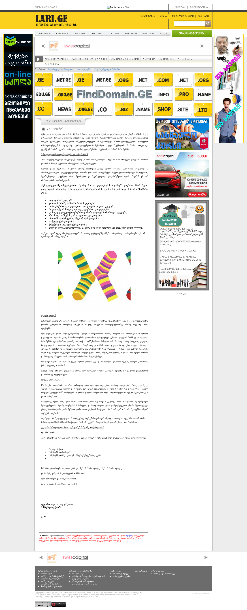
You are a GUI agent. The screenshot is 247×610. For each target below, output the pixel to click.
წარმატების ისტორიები (51, 586)
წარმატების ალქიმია (50, 584)
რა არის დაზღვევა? (122, 573)
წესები (163, 16)
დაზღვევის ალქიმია (121, 576)
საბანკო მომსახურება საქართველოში (89, 576)
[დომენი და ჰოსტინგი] (123, 117)
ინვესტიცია (166, 59)
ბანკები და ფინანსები (124, 59)
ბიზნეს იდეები (47, 581)
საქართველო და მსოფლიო (89, 59)
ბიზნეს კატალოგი (192, 34)
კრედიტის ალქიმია (80, 578)
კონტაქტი (204, 16)
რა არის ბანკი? (79, 573)
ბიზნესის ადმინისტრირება (53, 576)
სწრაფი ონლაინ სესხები (82, 581)
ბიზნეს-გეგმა (47, 573)
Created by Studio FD (200, 594)
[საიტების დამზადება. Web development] (228, 142)
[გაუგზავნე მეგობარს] (48, 129)
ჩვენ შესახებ (147, 16)
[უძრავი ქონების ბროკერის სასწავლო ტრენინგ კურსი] (182, 149)
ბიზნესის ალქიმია (56, 59)
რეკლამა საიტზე (183, 16)
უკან (43, 516)
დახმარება (52, 64)
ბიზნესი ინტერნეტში (50, 578)
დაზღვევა (148, 59)
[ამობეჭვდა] (43, 129)
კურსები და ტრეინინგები (165, 573)
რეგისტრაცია (199, 7)
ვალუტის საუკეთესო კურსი (84, 584)
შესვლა (180, 7)
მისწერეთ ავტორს (51, 507)
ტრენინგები (185, 59)
